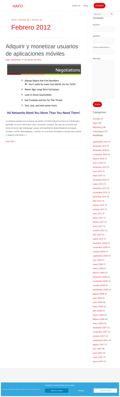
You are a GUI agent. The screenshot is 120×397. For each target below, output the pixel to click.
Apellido (96, 36)
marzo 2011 (98, 218)
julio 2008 (97, 298)
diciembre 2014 (99, 180)
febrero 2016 (98, 159)
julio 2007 (97, 349)
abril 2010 (97, 235)
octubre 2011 (98, 209)
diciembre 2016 (99, 150)
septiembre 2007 (100, 340)
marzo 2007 (98, 361)
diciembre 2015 (99, 167)
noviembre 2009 (100, 247)
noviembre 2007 (100, 332)
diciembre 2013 (99, 188)
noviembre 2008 (100, 281)
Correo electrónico (101, 47)
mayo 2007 (98, 357)
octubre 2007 (99, 336)
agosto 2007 (98, 344)
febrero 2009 (99, 273)
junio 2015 (97, 171)
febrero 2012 (98, 205)
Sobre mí (76, 6)
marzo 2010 (98, 239)
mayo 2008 (98, 306)
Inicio (13, 19)
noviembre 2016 (100, 154)
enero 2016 (98, 163)
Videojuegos (98, 131)
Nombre (96, 25)
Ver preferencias (105, 390)
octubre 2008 (99, 285)
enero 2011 (98, 226)
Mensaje (96, 58)
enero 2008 (98, 323)
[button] (99, 5)
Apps (8, 60)
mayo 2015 (97, 175)
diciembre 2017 (99, 146)
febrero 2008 (99, 319)
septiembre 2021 (100, 142)
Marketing (15, 60)
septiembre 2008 (100, 290)
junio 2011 (97, 213)
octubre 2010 (99, 230)
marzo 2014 (98, 184)
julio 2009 (97, 260)
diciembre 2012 (99, 197)
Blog (86, 6)
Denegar (81, 390)
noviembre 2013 (100, 192)
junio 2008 (97, 302)
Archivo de (24, 19)
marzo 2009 (98, 268)
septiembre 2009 (100, 256)
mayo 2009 (98, 264)
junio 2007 (97, 353)
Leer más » (10, 141)
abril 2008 (97, 311)
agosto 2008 (98, 294)
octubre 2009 (99, 251)
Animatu (96, 119)
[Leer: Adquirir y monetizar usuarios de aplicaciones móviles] (43, 90)
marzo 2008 (98, 315)
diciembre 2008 (100, 277)
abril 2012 (97, 201)
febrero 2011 (98, 222)
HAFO (18, 6)
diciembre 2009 (100, 243)
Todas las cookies (57, 390)
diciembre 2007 (100, 328)
